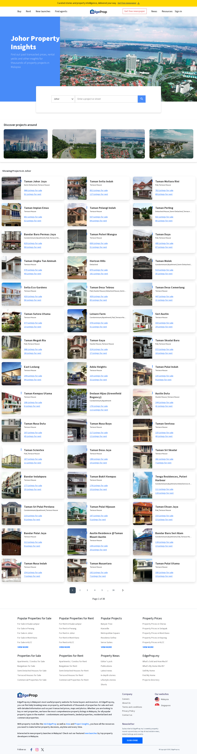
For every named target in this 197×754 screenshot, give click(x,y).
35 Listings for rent (164, 273)
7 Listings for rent (163, 462)
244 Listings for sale (33, 375)
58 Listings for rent (32, 300)
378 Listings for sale (99, 323)
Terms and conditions (132, 707)
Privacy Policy (128, 711)
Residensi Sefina (108, 637)
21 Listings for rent (164, 300)
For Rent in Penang (67, 628)
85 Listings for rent (98, 300)
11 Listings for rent (32, 462)
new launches (91, 733)
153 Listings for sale (164, 515)
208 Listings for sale (33, 402)
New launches (43, 11)
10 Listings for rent (98, 462)
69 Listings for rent (164, 194)
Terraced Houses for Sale (29, 675)
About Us (126, 703)
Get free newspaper (127, 3)
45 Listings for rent (32, 436)
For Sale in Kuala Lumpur (28, 624)
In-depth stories (108, 675)
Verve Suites (107, 642)
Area (68, 724)
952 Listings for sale (99, 190)
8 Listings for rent (32, 406)
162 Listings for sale (99, 572)
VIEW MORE (23, 647)
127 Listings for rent (99, 194)
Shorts (104, 684)
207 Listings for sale (33, 432)
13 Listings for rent (32, 326)
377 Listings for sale (33, 323)
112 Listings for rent (99, 409)
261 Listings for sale (164, 459)
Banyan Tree (106, 624)
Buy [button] (19, 11)
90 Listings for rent (32, 247)
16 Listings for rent (164, 353)
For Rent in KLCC (66, 642)
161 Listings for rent (99, 273)
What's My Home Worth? (154, 666)
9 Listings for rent (163, 379)
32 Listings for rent (98, 379)
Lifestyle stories (108, 680)
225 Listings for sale (99, 375)
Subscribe (132, 740)
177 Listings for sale (33, 485)
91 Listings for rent (32, 194)
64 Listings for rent (98, 220)
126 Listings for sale (164, 542)
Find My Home (149, 675)
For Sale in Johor (25, 633)
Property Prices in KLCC (153, 642)
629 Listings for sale (33, 243)
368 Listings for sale (33, 349)
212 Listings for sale (33, 542)
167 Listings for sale (99, 515)
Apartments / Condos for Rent (73, 661)
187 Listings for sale (33, 459)
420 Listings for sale (33, 296)
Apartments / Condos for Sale (31, 661)
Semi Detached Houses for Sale (31, 670)
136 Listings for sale (99, 545)
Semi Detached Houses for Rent (73, 670)
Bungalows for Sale (26, 666)
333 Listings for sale (164, 323)
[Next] (123, 590)
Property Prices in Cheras (154, 624)
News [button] (154, 11)
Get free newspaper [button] (134, 11)
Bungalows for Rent (68, 666)
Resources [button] (167, 11)
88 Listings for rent (164, 220)
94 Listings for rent (32, 379)
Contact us (127, 715)
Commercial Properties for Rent (73, 680)
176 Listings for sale (99, 485)
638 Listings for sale (99, 243)
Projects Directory (151, 680)
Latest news (106, 670)
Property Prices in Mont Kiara (156, 633)
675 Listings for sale (99, 270)
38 (113, 590)
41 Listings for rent (164, 406)
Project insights (81, 724)
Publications (106, 666)
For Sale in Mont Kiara (27, 637)
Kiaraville (105, 628)
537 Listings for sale (99, 217)
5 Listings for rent (98, 519)
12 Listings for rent (98, 436)
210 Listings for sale (33, 515)
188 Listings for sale (164, 572)
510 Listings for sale (164, 270)
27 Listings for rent (98, 353)
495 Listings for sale (164, 243)
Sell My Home (149, 670)
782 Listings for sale (164, 190)
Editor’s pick (106, 661)
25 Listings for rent (32, 489)
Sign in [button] (178, 11)
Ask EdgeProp (50, 724)
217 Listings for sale (99, 432)
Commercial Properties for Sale (31, 680)
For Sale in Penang (25, 628)
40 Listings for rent (32, 273)
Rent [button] (28, 11)
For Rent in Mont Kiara (69, 637)
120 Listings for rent (164, 493)
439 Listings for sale (99, 296)
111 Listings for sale (164, 489)
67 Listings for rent (164, 247)
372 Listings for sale (164, 349)
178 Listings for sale (99, 406)
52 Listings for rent (32, 220)
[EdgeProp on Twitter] (42, 749)
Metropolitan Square (110, 633)
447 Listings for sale (164, 296)
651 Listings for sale (33, 217)
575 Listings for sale (33, 270)
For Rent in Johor (67, 633)
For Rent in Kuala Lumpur (70, 624)
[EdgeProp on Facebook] (31, 749)
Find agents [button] (61, 11)
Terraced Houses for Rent (71, 675)
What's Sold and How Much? (155, 661)
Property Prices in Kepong (155, 637)
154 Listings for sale (33, 572)
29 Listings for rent (164, 326)
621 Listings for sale (164, 217)
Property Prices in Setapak (155, 628)
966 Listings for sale (33, 190)
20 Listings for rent (98, 549)
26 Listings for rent (32, 353)
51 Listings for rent (98, 247)
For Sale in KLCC (24, 642)
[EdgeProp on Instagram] (36, 749)
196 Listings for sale (99, 459)
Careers (125, 699)
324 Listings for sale (99, 349)
